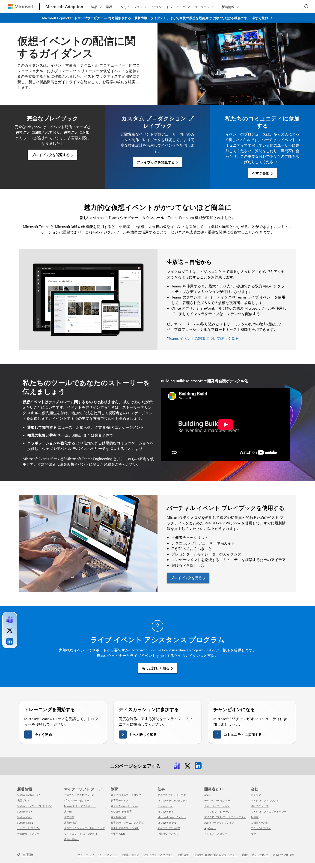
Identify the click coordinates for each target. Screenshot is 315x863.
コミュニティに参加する (243, 734)
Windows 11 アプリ (28, 833)
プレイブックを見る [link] (186, 577)
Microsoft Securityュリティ (173, 800)
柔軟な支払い (71, 839)
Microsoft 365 (165, 811)
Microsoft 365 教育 (121, 811)
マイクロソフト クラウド (172, 795)
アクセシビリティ (261, 828)
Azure (207, 795)
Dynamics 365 (165, 806)
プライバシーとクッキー (158, 855)
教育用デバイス (119, 800)
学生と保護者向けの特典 (125, 828)
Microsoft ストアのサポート (80, 806)
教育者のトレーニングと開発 (127, 822)
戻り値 (68, 811)
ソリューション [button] (134, 7)
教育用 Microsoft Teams (124, 806)
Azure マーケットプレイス (219, 822)
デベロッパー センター (217, 800)
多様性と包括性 (260, 822)
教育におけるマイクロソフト (127, 795)
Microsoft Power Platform (172, 817)
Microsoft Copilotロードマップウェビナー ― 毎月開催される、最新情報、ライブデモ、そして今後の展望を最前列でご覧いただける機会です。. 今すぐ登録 (155, 18)
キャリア (256, 795)
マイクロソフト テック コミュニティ (225, 817)
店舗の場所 (70, 822)
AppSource (210, 828)
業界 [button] (111, 7)
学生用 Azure (118, 833)
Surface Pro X (24, 811)
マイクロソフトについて (265, 800)
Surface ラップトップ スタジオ (34, 806)
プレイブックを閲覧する (51, 154)
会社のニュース (260, 806)
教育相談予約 (118, 817)
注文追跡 (69, 817)
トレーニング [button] (178, 7)
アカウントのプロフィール (79, 795)
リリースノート (108, 855)
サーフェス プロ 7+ (28, 828)
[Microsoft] (20, 6)
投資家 (255, 817)
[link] (177, 765)
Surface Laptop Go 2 (28, 795)
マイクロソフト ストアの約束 (81, 833)
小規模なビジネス (168, 833)
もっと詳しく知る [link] (155, 668)
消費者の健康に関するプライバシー (215, 855)
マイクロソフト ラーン (217, 811)
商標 (245, 855)
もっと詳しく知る (143, 734)
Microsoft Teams (167, 822)
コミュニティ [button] (205, 7)
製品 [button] (96, 7)
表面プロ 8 (23, 800)
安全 (253, 833)
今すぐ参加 (260, 173)
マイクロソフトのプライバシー (268, 811)
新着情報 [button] (230, 7)
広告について (260, 855)
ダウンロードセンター (76, 800)
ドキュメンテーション (217, 806)
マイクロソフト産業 (169, 828)
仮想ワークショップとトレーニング (84, 828)
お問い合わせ (130, 855)
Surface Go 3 (24, 817)
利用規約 (183, 855)
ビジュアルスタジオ (215, 833)
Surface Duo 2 (25, 822)
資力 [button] (157, 7)
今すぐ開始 (43, 734)
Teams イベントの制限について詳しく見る (203, 338)
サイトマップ (85, 855)
